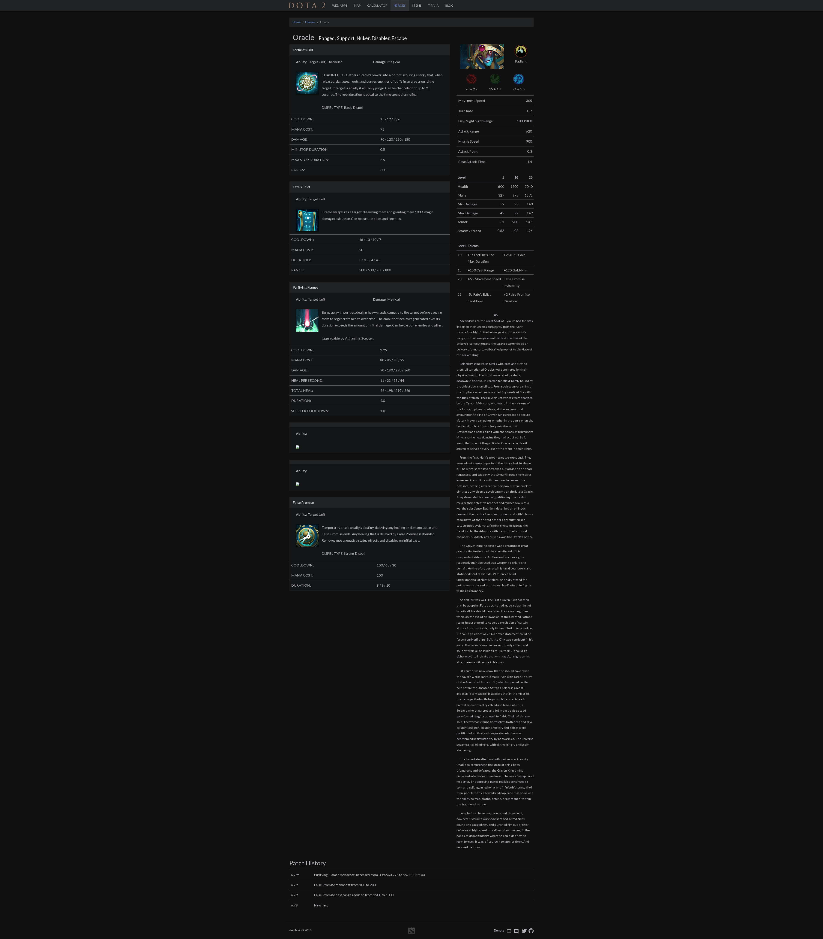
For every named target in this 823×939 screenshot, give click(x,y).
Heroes (310, 22)
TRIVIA (433, 5)
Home (297, 22)
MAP (357, 5)
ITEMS (417, 5)
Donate (499, 930)
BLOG (449, 5)
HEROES (400, 5)
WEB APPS (340, 5)
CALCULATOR (377, 5)
